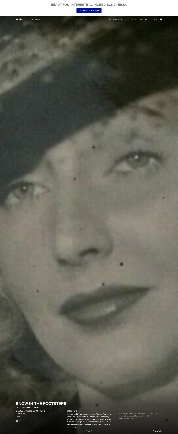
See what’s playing (89, 10)
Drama (19, 416)
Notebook (131, 20)
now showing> (126, 418)
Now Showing (116, 20)
